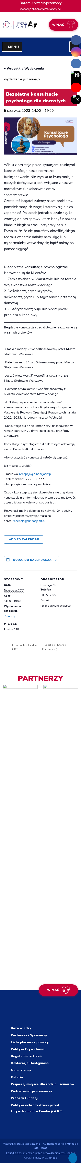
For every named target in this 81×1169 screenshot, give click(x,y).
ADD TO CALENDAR (24, 539)
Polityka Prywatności (28, 1049)
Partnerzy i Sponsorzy (29, 1035)
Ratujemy (10, 616)
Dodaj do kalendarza (32, 560)
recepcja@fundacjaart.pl (35, 474)
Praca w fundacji (24, 1098)
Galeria (17, 1077)
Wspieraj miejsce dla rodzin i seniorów (42, 1084)
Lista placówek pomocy (30, 1042)
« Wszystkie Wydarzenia (24, 68)
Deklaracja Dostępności (30, 1063)
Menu (15, 46)
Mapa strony (21, 1070)
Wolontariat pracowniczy (31, 1091)
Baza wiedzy (21, 1028)
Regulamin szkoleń (26, 1056)
